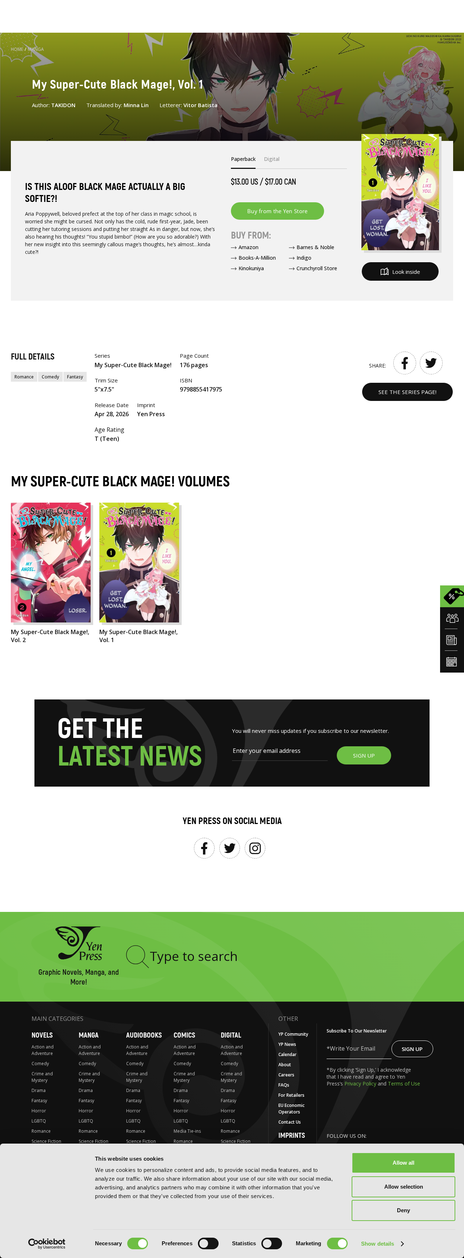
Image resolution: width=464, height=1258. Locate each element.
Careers (286, 1075)
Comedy (50, 377)
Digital (231, 1035)
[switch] (208, 1243)
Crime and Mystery (42, 1077)
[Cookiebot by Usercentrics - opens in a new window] (47, 1243)
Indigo (304, 257)
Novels (42, 1035)
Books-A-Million (257, 257)
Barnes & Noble (315, 247)
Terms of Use (404, 1083)
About (284, 1065)
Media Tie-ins (187, 1131)
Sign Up (412, 1048)
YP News (287, 1044)
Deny (403, 1210)
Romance (24, 377)
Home (17, 49)
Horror (39, 1111)
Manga (36, 49)
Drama (39, 1090)
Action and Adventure (43, 1050)
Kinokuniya (251, 268)
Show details (377, 1244)
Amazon (248, 247)
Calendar (287, 1054)
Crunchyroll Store (317, 268)
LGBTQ (39, 1121)
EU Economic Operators (291, 1108)
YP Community (293, 1034)
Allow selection (403, 1187)
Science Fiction (46, 1141)
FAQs (283, 1085)
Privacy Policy (361, 1083)
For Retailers (291, 1095)
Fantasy (75, 377)
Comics (184, 1035)
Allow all (403, 1163)
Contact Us (289, 1122)
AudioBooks (144, 1035)
